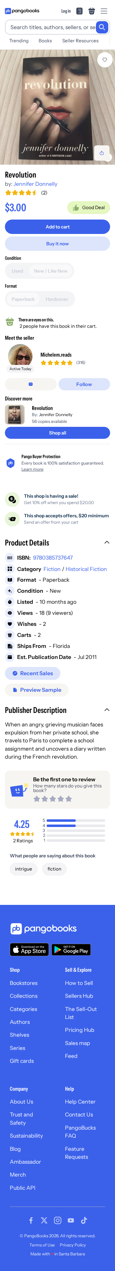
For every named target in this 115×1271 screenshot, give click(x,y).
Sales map (77, 1043)
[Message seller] (31, 384)
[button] (57, 543)
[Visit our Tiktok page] (84, 1220)
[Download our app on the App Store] (29, 949)
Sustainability (26, 1135)
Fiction (52, 569)
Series (17, 1048)
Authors (20, 1022)
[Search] (102, 27)
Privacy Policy (73, 1244)
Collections (23, 996)
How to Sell (79, 983)
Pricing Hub (79, 1030)
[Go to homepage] (22, 11)
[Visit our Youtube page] (71, 1220)
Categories (23, 1009)
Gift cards (22, 1061)
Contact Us (79, 1114)
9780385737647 (53, 557)
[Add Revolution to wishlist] (105, 59)
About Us (21, 1101)
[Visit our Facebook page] (31, 1220)
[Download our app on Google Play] (71, 949)
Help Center (80, 1101)
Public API (22, 1188)
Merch (18, 1174)
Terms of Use (42, 1244)
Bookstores (23, 983)
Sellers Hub (79, 996)
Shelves (19, 1035)
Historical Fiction (86, 569)
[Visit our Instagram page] (57, 1220)
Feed (71, 1056)
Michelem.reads (55, 354)
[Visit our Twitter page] (44, 1220)
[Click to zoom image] (57, 107)
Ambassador (25, 1161)
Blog (15, 1149)
